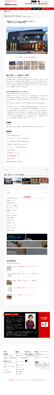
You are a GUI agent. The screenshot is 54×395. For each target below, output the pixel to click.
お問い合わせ (28, 351)
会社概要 (17, 8)
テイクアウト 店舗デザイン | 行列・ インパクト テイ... (24, 294)
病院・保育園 (11, 217)
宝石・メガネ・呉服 (12, 215)
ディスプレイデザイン (12, 227)
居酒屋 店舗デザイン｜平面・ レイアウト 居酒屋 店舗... (26, 273)
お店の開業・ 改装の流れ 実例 (11, 244)
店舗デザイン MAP (8, 355)
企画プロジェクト (11, 222)
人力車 (8, 150)
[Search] (46, 192)
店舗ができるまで (27, 8)
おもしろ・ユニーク (12, 225)
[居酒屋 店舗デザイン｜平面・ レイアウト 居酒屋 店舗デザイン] (9, 275)
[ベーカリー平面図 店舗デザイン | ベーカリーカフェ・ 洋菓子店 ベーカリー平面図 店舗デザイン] (9, 290)
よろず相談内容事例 (29, 355)
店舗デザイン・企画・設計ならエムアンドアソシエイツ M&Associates (24, 380)
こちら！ (28, 138)
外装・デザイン (11, 220)
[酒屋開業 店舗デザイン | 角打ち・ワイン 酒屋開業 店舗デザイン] (9, 283)
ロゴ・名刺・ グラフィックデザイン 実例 (13, 237)
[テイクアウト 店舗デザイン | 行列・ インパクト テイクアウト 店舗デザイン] (9, 297)
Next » (47, 169)
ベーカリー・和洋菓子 (12, 205)
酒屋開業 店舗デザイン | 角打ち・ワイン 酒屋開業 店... (25, 280)
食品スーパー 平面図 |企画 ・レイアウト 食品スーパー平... (25, 266)
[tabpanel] (27, 42)
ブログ (34, 1)
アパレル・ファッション (13, 207)
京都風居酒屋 (12, 155)
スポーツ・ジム (11, 212)
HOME (8, 8)
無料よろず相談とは (46, 8)
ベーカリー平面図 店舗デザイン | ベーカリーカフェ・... (25, 287)
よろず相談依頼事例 (12, 251)
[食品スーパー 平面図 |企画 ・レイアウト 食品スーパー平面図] (9, 268)
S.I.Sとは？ (6, 369)
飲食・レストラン (11, 200)
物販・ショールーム (12, 210)
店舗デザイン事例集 (36, 8)
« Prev (6, 169)
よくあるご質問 (7, 372)
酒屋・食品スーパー (19, 15)
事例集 (17, 351)
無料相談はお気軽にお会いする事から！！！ (15, 161)
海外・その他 (11, 230)
